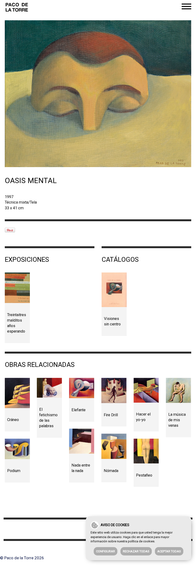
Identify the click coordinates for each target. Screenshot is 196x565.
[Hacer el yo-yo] (146, 390)
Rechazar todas (136, 551)
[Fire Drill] (113, 390)
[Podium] (17, 449)
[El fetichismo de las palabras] (49, 388)
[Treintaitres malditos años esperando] (17, 287)
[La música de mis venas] (178, 390)
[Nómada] (113, 446)
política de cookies (141, 541)
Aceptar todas (169, 551)
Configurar (105, 551)
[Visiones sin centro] (114, 289)
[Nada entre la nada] (81, 441)
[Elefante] (81, 388)
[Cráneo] (17, 393)
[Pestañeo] (146, 451)
